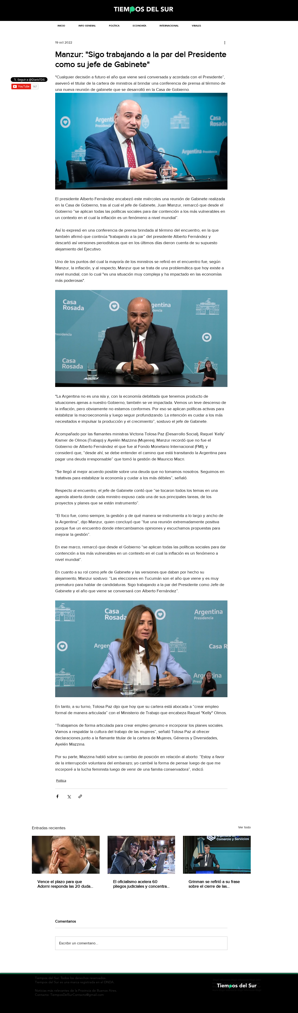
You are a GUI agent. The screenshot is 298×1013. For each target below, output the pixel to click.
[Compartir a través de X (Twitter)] (69, 796)
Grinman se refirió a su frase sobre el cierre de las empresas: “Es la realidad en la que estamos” (216, 884)
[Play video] (141, 338)
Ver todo (244, 827)
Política (61, 780)
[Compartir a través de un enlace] (80, 796)
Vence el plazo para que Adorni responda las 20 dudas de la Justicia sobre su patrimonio (64, 884)
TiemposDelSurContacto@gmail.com (77, 995)
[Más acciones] (224, 42)
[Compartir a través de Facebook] (57, 796)
